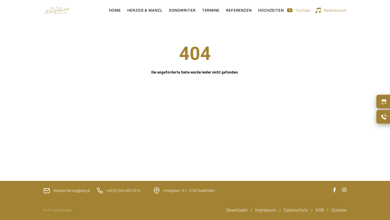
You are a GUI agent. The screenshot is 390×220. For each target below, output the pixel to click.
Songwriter (182, 10)
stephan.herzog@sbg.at (71, 190)
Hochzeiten (271, 10)
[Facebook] (334, 189)
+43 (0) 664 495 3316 (123, 190)
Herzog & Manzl (144, 10)
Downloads (237, 210)
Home (115, 10)
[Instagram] (344, 189)
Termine (211, 10)
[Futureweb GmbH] (57, 210)
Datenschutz (296, 210)
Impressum (265, 210)
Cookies (339, 210)
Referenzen (239, 10)
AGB (319, 210)
